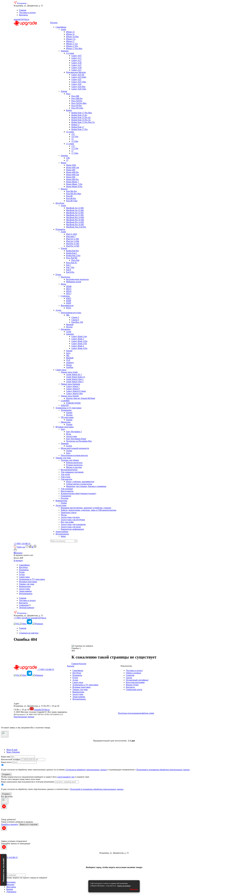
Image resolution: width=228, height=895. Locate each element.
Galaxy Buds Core (79, 336)
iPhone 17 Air (72, 44)
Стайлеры (65, 296)
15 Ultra (74, 141)
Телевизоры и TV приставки (68, 408)
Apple (63, 29)
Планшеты (60, 229)
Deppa (69, 365)
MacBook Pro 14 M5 (75, 222)
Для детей (65, 474)
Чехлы (64, 515)
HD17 (68, 293)
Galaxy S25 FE (77, 75)
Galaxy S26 (76, 84)
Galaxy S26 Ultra (78, 89)
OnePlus (69, 367)
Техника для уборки (70, 460)
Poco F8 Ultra (77, 108)
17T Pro (74, 148)
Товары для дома (63, 458)
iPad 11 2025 (71, 234)
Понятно (134, 889)
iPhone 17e (70, 39)
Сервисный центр (134, 689)
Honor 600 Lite (72, 174)
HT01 (68, 308)
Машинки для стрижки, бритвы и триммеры (86, 486)
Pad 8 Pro (70, 272)
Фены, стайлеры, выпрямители (80, 481)
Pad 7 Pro (70, 267)
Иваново (10, 884)
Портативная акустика (71, 312)
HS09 (68, 303)
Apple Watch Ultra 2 (74, 379)
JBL (68, 315)
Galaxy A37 (76, 65)
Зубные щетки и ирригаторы (79, 484)
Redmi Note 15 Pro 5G (81, 120)
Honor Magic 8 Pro (74, 186)
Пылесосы (65, 277)
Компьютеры (61, 500)
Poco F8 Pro (76, 105)
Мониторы (66, 422)
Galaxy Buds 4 (77, 346)
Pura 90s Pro (71, 191)
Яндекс (69, 327)
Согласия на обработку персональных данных (86, 769)
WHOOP (65, 405)
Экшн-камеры (62, 531)
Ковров (9, 889)
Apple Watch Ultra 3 (74, 381)
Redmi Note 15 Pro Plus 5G (83, 122)
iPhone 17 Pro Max (74, 48)
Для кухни (65, 477)
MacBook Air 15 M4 (75, 210)
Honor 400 (70, 170)
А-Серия (70, 53)
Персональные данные (24, 717)
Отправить (6, 774)
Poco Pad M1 (71, 258)
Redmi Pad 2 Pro (73, 255)
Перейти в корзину (9, 824)
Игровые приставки (65, 427)
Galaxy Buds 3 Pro (79, 341)
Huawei (64, 189)
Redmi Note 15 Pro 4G (81, 117)
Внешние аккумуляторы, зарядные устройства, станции (86, 508)
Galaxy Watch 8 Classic (76, 391)
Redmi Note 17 (77, 127)
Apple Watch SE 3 (74, 374)
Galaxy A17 (76, 58)
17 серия (70, 144)
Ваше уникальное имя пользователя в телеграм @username (27, 782)
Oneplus (64, 155)
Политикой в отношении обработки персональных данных (163, 769)
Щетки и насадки (74, 467)
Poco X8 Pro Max (79, 103)
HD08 (68, 286)
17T (73, 146)
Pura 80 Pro (71, 198)
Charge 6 (75, 320)
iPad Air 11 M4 (72, 239)
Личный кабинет (26, 607)
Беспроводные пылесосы (77, 279)
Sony (68, 353)
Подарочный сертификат (137, 680)
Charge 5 (75, 317)
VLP (68, 360)
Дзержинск (11, 892)
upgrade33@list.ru (21, 19)
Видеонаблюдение (69, 470)
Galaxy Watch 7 (73, 386)
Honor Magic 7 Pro (74, 184)
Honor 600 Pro (72, 179)
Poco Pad (75, 260)
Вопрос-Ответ (132, 685)
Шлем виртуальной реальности (75, 448)
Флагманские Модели (76, 72)
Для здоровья (67, 489)
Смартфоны (61, 27)
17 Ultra (74, 153)
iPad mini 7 (71, 236)
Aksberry (70, 362)
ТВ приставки (67, 417)
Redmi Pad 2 (71, 253)
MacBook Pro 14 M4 (75, 217)
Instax (63, 536)
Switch (69, 446)
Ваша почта (6, 762)
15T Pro (74, 136)
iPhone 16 (70, 34)
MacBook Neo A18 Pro (76, 227)
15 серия (70, 132)
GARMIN (65, 401)
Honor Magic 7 (72, 182)
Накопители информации (72, 529)
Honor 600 (70, 177)
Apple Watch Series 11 (75, 377)
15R (68, 158)
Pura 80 (69, 196)
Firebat (64, 503)
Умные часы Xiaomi (70, 396)
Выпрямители (67, 305)
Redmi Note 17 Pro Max (81, 113)
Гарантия (130, 675)
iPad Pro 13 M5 (72, 246)
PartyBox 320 (77, 322)
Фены (63, 284)
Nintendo (65, 443)
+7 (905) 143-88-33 (22, 543)
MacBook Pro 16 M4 (75, 220)
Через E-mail (11, 750)
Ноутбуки (60, 203)
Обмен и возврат (133, 673)
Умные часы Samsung (70, 384)
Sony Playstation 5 (74, 431)
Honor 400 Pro (72, 172)
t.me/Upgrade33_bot (65, 777)
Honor (63, 163)
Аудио (58, 310)
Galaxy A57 (76, 70)
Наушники (65, 329)
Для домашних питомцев (72, 472)
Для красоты (66, 479)
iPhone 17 (70, 41)
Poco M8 (75, 96)
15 (72, 139)
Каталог (54, 22)
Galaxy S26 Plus (78, 86)
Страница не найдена (28, 633)
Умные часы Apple (69, 372)
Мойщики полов (73, 282)
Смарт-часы (61, 370)
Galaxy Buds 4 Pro (79, 348)
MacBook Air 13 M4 (75, 208)
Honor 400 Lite (72, 167)
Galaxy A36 (76, 63)
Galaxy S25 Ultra (78, 82)
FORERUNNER (73, 403)
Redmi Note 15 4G (79, 115)
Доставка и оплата (27, 12)
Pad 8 (68, 270)
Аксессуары (71, 436)
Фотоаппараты (62, 534)
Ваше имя (5, 757)
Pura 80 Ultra (71, 201)
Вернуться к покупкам (28, 824)
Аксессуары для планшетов (73, 524)
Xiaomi (64, 91)
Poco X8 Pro (76, 101)
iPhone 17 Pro (72, 46)
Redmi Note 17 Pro (79, 129)
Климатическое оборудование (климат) (78, 493)
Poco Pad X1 (71, 262)
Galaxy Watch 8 (73, 389)
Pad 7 (68, 265)
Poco (68, 94)
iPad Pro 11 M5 (72, 243)
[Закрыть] (4, 734)
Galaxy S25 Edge (78, 77)
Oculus (69, 450)
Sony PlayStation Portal (76, 439)
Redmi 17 (75, 124)
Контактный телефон (10, 759)
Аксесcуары (61, 505)
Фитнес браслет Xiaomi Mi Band (80, 398)
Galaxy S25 (76, 79)
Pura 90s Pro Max (73, 193)
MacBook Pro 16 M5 (75, 224)
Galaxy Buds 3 (77, 339)
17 (72, 151)
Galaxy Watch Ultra (74, 393)
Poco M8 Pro (76, 98)
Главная (22, 10)
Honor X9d (71, 165)
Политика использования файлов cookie (136, 713)
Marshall (69, 324)
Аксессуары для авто (70, 517)
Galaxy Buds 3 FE (79, 343)
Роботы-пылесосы (74, 462)
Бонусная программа (135, 682)
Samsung (64, 51)
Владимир (22, 3)
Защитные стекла (68, 512)
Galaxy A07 (76, 55)
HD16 (68, 291)
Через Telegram (13, 752)
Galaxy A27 (76, 60)
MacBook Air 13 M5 (75, 213)
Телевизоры (66, 410)
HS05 (68, 298)
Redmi (69, 110)
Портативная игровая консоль (74, 455)
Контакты (23, 15)
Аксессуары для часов (71, 527)
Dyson (58, 274)
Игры (68, 434)
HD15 (68, 289)
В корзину (18, 560)
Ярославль (11, 887)
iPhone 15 (70, 32)
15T (73, 134)
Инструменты (67, 491)
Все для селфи (67, 522)
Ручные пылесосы (74, 465)
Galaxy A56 (76, 67)
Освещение (66, 496)
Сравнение (24, 605)
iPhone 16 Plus (72, 36)
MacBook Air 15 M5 (75, 215)
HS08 (68, 301)
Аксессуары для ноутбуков (73, 519)
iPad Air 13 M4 (72, 241)
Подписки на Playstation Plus (79, 441)
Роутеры (64, 498)
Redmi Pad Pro (72, 251)
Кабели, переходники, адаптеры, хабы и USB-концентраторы (88, 510)
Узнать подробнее (124, 886)
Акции (129, 677)
